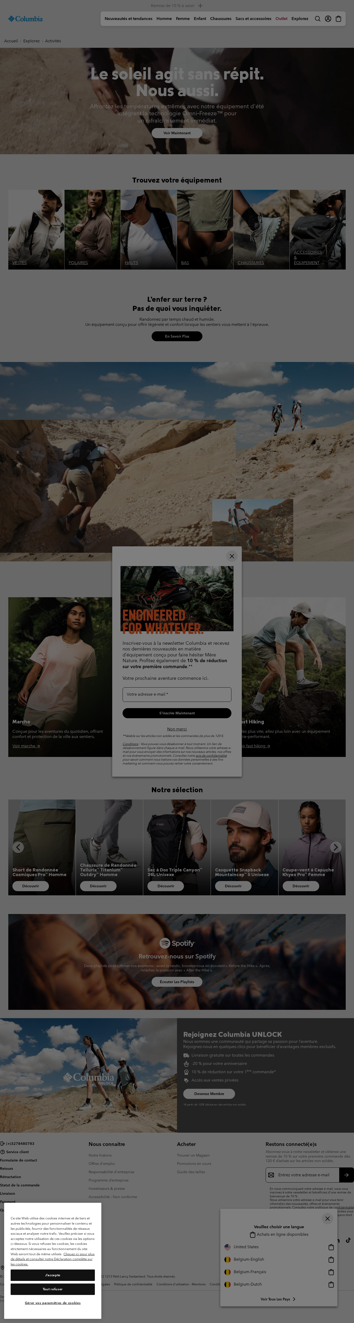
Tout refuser (53, 1289)
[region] (52, 1261)
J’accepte (52, 1275)
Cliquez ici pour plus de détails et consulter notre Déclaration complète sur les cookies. (53, 1259)
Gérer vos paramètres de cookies (53, 1303)
